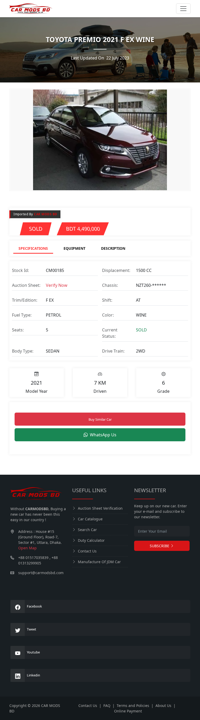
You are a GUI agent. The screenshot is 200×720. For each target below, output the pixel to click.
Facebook (34, 606)
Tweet (31, 629)
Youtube (33, 652)
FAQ (106, 705)
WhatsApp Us (103, 435)
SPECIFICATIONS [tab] (33, 248)
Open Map (27, 547)
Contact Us (87, 551)
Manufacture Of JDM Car (99, 561)
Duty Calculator (91, 540)
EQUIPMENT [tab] (74, 248)
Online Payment (128, 711)
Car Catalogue (90, 518)
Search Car (87, 529)
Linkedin (33, 675)
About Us (163, 705)
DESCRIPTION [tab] (113, 248)
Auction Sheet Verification (100, 508)
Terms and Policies (133, 705)
